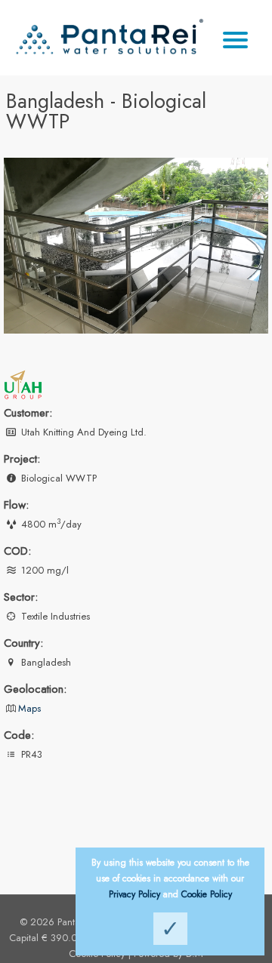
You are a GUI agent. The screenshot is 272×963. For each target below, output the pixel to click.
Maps (29, 708)
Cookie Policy (206, 894)
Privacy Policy (134, 894)
